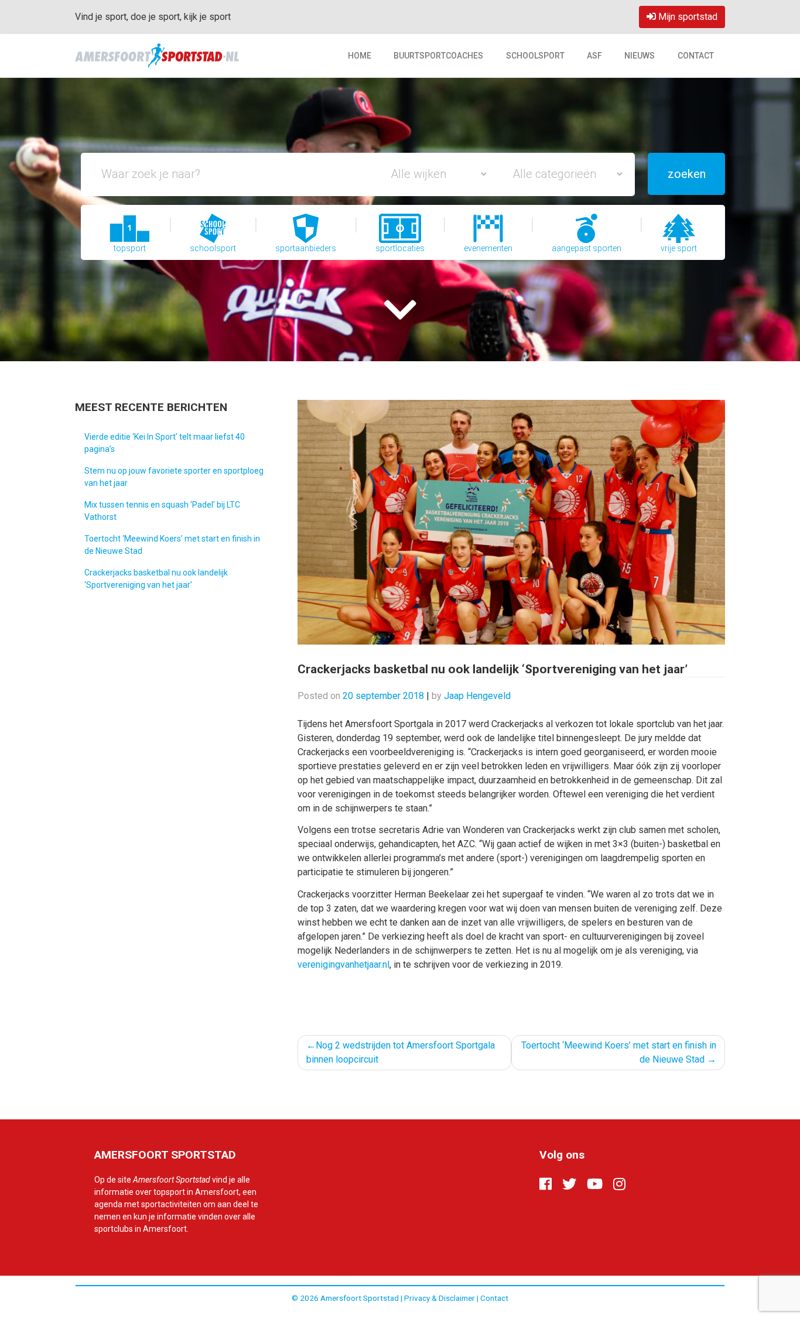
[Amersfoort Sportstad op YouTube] (595, 1184)
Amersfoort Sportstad (359, 1298)
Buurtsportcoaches (438, 55)
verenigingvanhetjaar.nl (343, 964)
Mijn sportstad (686, 16)
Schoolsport (535, 55)
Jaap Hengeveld (477, 695)
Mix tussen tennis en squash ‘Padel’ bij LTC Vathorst (162, 511)
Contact (696, 55)
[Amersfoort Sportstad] (157, 55)
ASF (594, 55)
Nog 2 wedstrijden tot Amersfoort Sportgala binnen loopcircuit (400, 1052)
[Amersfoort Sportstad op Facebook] (545, 1184)
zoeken (687, 174)
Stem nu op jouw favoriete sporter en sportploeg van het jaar (174, 477)
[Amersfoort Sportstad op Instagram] (619, 1184)
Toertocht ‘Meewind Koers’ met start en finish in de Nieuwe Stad (172, 545)
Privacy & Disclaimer (439, 1298)
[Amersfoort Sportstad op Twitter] (569, 1184)
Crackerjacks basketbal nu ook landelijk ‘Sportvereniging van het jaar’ (156, 579)
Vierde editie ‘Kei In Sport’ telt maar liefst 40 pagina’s (164, 443)
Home (359, 55)
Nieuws (639, 55)
